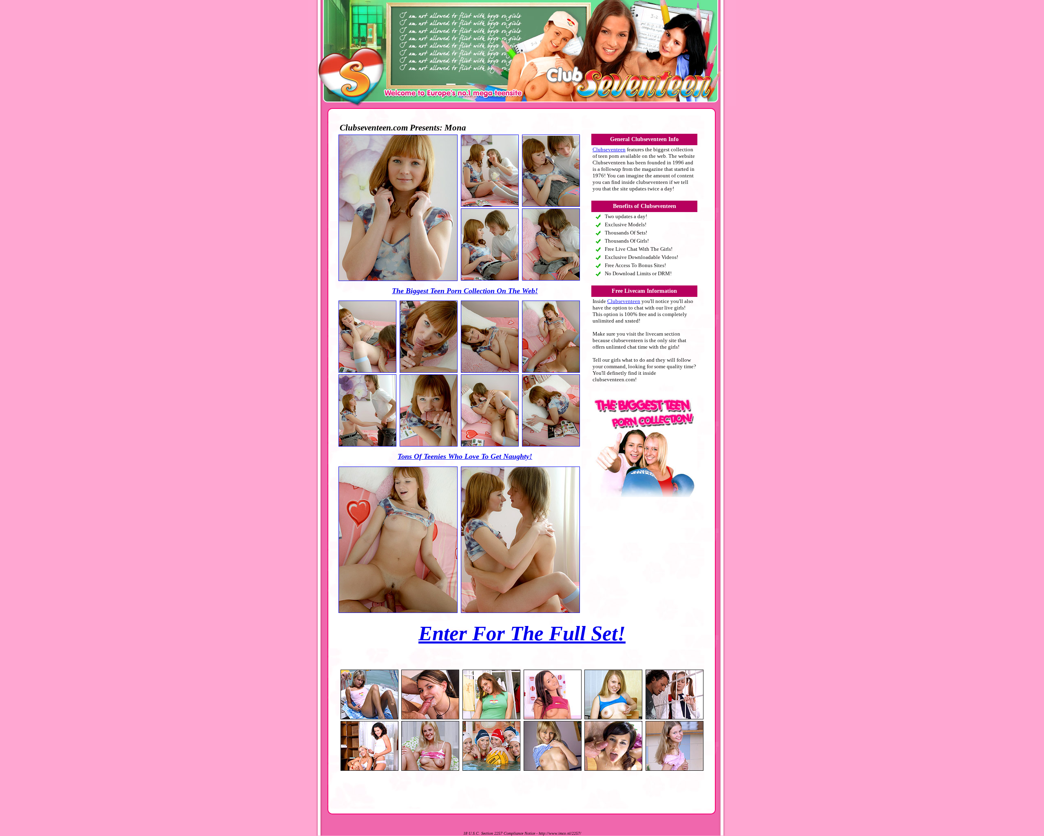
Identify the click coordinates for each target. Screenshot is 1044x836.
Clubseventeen (609, 149)
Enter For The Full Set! (522, 633)
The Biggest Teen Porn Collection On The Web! (465, 291)
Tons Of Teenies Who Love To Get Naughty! (465, 456)
